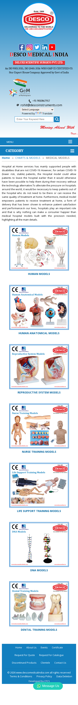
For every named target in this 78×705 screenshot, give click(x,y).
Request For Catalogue (51, 655)
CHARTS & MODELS (27, 158)
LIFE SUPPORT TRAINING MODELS (39, 511)
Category (14, 151)
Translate (47, 113)
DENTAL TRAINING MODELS (39, 629)
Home (6, 158)
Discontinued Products (24, 662)
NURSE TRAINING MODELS (39, 451)
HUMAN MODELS (39, 274)
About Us (31, 647)
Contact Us (60, 662)
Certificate (57, 647)
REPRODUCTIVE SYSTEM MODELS (39, 392)
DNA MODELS (39, 570)
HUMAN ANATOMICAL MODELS (39, 333)
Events (44, 647)
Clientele (45, 662)
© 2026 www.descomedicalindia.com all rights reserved (39, 672)
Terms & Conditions (21, 676)
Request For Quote (25, 655)
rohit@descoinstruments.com (41, 105)
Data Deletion (64, 676)
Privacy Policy (44, 676)
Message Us (50, 686)
